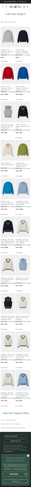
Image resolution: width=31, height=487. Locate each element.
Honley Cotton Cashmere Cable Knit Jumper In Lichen (22, 164)
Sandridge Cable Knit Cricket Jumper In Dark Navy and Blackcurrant (8, 241)
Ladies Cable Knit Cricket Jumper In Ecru (7, 163)
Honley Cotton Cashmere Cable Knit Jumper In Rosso (7, 88)
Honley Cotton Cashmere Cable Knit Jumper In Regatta (22, 88)
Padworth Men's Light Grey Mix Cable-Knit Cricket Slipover (7, 126)
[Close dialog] (28, 455)
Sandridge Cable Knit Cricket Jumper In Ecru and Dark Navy (7, 279)
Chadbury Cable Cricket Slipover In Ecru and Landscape (23, 318)
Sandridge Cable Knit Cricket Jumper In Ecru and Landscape (22, 241)
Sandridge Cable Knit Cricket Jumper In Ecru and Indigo (7, 394)
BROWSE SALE (15, 481)
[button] (3, 6)
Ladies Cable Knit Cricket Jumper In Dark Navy (22, 126)
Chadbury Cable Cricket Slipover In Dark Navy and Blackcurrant (8, 318)
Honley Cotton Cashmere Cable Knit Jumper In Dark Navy (22, 51)
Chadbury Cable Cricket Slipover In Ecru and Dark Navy (8, 356)
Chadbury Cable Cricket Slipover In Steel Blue (23, 278)
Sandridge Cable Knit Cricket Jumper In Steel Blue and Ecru (22, 203)
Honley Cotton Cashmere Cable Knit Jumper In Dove (7, 51)
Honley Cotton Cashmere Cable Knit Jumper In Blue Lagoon (8, 203)
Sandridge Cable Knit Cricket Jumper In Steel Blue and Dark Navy (22, 394)
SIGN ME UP (15, 441)
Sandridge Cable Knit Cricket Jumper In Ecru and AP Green (22, 356)
